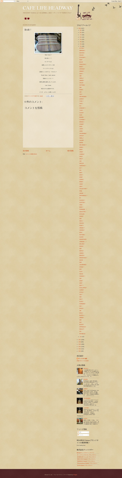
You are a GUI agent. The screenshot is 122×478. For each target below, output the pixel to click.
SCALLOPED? (82, 287)
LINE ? (81, 186)
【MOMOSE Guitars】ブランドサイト (86, 461)
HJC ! (80, 306)
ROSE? (81, 89)
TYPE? (81, 110)
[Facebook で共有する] (51, 96)
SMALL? (81, 78)
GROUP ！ (82, 193)
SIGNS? (81, 216)
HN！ (80, 170)
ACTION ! (81, 48)
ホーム (48, 151)
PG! (80, 331)
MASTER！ (82, 53)
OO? (80, 269)
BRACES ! (82, 255)
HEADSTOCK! (82, 239)
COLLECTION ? (83, 188)
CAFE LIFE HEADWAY (48, 7)
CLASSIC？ (82, 200)
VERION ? (81, 230)
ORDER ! (81, 71)
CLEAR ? (81, 112)
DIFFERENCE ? (83, 195)
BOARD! (86, 379)
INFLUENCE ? (82, 145)
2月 (81, 46)
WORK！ (81, 147)
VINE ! (81, 204)
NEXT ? (81, 285)
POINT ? (81, 225)
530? (80, 262)
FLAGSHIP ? (82, 57)
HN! (80, 310)
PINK (80, 191)
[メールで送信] (47, 96)
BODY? (81, 66)
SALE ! (81, 103)
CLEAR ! (81, 237)
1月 (81, 336)
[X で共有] (50, 96)
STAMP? (81, 124)
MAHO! (81, 142)
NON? (80, 59)
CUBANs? (81, 154)
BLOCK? (81, 324)
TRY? (80, 294)
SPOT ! (81, 175)
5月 (81, 39)
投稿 (80, 432)
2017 (80, 339)
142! (80, 161)
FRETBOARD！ (83, 96)
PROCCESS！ (83, 64)
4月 (81, 41)
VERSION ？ (82, 241)
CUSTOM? (86, 408)
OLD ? (80, 299)
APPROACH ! (82, 326)
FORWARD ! (82, 303)
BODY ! (81, 207)
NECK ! (81, 221)
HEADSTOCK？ (83, 257)
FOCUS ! (81, 55)
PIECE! (81, 274)
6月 (81, 37)
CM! (80, 278)
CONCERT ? (82, 108)
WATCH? (81, 163)
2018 (80, 28)
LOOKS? (81, 99)
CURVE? (81, 290)
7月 (81, 34)
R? (80, 198)
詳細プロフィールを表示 (83, 360)
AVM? (80, 126)
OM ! (80, 297)
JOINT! (81, 128)
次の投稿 (26, 151)
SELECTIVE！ (83, 211)
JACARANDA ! (83, 133)
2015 (80, 344)
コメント (81, 435)
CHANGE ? (82, 276)
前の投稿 (70, 151)
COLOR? (81, 140)
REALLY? (81, 329)
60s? (80, 322)
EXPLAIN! (81, 214)
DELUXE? (81, 244)
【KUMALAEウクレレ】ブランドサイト (86, 457)
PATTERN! (82, 85)
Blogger (75, 474)
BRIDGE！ (82, 122)
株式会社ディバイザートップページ (85, 452)
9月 (81, 30)
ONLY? (81, 158)
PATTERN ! (82, 234)
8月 (81, 32)
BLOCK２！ (82, 315)
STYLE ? (81, 292)
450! (80, 248)
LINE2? (81, 152)
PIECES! (81, 223)
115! (80, 92)
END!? (81, 149)
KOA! (80, 115)
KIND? (81, 177)
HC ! (80, 105)
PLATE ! (81, 301)
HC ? (80, 168)
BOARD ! (81, 117)
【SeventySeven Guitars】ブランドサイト (87, 463)
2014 (80, 346)
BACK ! (81, 313)
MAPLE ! (81, 250)
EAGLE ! (81, 308)
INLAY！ (81, 73)
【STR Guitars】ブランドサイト (84, 465)
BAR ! (80, 172)
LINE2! (81, 184)
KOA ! (80, 232)
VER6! (81, 131)
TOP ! (80, 94)
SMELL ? (81, 138)
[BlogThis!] (48, 96)
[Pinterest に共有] (53, 96)
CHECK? (81, 135)
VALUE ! (81, 82)
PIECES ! (86, 368)
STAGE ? (81, 267)
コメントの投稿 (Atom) (31, 154)
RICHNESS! (82, 333)
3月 (81, 44)
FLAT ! (81, 271)
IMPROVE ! (82, 50)
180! (80, 76)
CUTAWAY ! (82, 119)
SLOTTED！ (82, 202)
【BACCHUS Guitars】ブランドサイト (86, 459)
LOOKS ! (81, 179)
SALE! (81, 156)
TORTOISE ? (82, 165)
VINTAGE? (82, 69)
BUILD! (81, 62)
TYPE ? (81, 101)
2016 (80, 342)
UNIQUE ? (81, 228)
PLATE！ (86, 418)
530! (80, 87)
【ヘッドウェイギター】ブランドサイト (86, 455)
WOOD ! (81, 246)
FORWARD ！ (83, 209)
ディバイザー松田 (82, 358)
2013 (80, 348)
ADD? (80, 283)
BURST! (86, 389)
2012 (80, 351)
